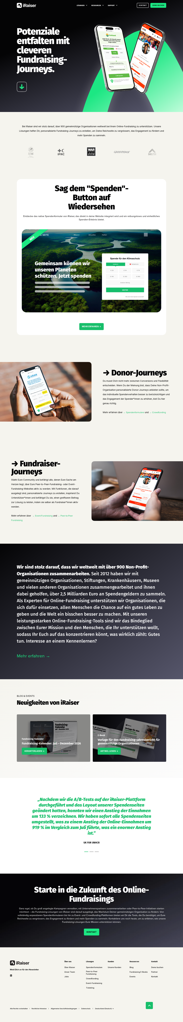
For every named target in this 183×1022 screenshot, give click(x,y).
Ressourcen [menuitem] (96, 5)
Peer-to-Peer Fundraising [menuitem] (91, 972)
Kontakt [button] (143, 5)
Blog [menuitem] (131, 967)
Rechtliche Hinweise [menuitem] (39, 1008)
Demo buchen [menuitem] (157, 967)
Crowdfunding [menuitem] (92, 978)
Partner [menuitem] (154, 972)
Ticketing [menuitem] (90, 988)
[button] (25, 969)
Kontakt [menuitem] (154, 962)
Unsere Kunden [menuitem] (114, 967)
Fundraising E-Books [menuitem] (139, 972)
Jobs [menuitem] (66, 976)
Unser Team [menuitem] (69, 972)
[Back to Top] (149, 1005)
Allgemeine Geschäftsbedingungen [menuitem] (64, 1008)
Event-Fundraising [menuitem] (94, 983)
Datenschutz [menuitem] (86, 1008)
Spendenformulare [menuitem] (94, 967)
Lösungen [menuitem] (81, 5)
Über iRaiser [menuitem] (69, 967)
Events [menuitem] (132, 976)
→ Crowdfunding (157, 412)
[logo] (19, 962)
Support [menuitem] (111, 5)
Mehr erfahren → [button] (91, 326)
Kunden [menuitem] (111, 962)
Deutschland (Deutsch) (103, 1009)
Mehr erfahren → (33, 656)
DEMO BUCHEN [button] (158, 5)
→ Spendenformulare (133, 412)
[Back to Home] (26, 5)
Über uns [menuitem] (67, 962)
